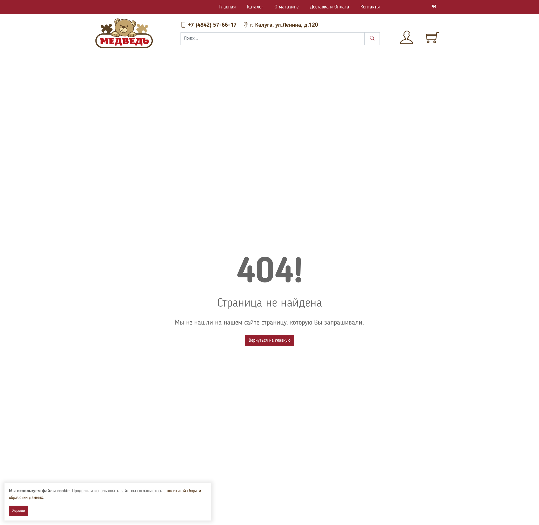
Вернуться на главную (270, 340)
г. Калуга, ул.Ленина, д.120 (283, 25)
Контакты (370, 7)
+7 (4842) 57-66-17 (212, 25)
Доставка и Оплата (329, 7)
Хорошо (18, 511)
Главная (227, 7)
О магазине (287, 7)
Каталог (255, 7)
